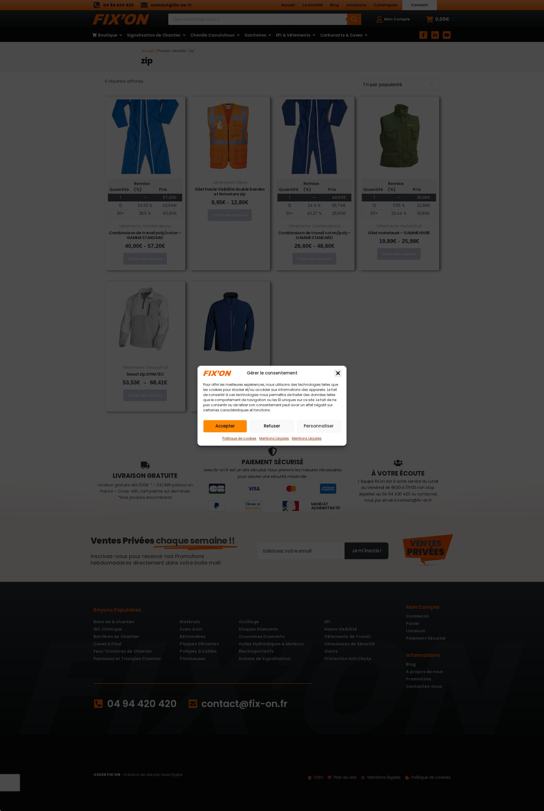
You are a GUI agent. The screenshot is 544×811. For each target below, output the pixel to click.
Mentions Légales (274, 438)
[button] (338, 373)
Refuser (272, 426)
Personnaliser (319, 426)
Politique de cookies (239, 438)
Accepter (225, 426)
